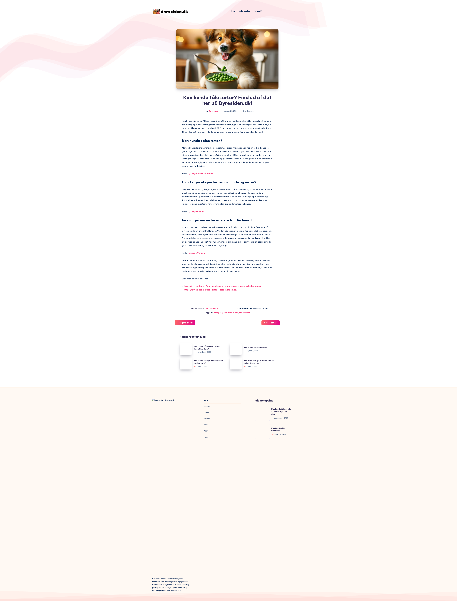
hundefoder (244, 313)
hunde (235, 313)
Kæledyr (207, 419)
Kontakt (258, 11)
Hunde (215, 308)
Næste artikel (270, 323)
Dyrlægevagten (196, 211)
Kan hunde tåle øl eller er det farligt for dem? (281, 411)
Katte (206, 425)
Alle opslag (244, 11)
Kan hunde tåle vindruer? (255, 347)
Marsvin (207, 437)
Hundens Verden (196, 253)
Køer (206, 431)
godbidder (227, 313)
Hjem (233, 11)
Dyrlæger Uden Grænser (200, 173)
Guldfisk (207, 407)
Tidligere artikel (185, 323)
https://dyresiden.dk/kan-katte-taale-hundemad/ (211, 289)
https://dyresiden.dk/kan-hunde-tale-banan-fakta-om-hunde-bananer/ (223, 286)
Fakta (209, 308)
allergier (217, 313)
